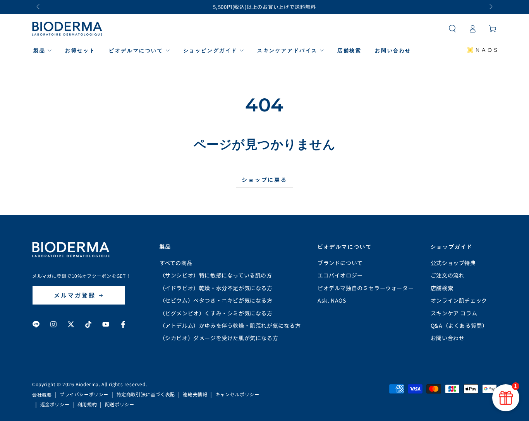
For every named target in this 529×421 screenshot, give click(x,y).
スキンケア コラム (454, 313)
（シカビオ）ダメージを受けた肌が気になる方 (219, 338)
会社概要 (42, 395)
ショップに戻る (264, 179)
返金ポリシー (55, 404)
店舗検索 (442, 288)
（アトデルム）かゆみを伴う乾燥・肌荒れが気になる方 (230, 325)
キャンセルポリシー (237, 394)
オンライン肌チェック (459, 300)
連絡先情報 (195, 394)
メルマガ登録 (75, 295)
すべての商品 (176, 263)
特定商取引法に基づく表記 (146, 394)
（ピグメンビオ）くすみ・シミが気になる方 (216, 313)
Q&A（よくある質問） (459, 325)
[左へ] (38, 7)
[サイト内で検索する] (452, 28)
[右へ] (490, 7)
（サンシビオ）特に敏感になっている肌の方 (216, 275)
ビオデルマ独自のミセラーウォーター (366, 288)
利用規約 (87, 404)
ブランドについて (340, 263)
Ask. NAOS (332, 300)
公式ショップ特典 (453, 263)
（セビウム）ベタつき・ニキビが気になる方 (216, 300)
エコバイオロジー (340, 275)
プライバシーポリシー (84, 394)
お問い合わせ (448, 338)
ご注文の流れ (448, 275)
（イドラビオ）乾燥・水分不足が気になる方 (216, 288)
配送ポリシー (119, 404)
